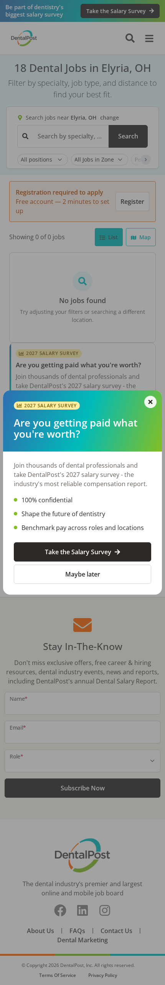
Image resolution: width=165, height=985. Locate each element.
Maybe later (82, 574)
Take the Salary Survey (78, 552)
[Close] (150, 402)
